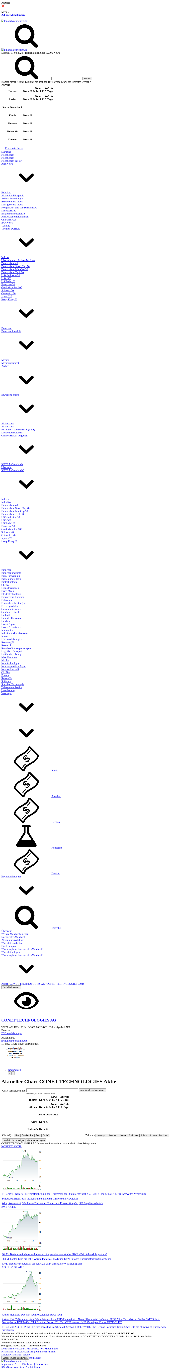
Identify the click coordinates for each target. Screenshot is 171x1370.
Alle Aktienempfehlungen (15, 216)
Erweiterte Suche (14, 148)
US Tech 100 (8, 281)
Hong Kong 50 (9, 299)
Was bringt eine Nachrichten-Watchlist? (22, 949)
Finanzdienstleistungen (13, 603)
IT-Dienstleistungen (11, 639)
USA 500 (6, 278)
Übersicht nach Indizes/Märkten (18, 260)
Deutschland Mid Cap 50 (14, 269)
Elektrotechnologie (11, 594)
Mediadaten (35, 1357)
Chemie (5, 585)
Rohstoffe (6, 678)
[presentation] (9, 1073)
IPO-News (7, 222)
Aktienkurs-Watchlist (12, 940)
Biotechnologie (9, 582)
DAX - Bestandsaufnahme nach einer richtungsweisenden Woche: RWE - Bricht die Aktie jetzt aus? (54, 1254)
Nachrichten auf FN (11, 160)
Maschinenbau (9, 657)
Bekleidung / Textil (11, 579)
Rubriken (6, 192)
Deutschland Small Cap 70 (15, 266)
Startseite (6, 151)
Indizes (5, 257)
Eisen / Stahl (8, 591)
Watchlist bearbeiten (12, 943)
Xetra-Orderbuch (27, 1348)
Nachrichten (7, 154)
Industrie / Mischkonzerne (15, 633)
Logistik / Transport (11, 651)
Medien (5, 360)
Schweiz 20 (7, 290)
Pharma (5, 675)
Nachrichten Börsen (11, 1351)
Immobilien (7, 630)
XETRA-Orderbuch (12, 464)
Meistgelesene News (12, 204)
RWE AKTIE (8, 1206)
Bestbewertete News (12, 201)
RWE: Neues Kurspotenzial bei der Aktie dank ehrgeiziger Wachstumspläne (42, 1263)
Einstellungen (8, 946)
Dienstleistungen (10, 588)
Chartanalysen (8, 219)
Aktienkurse (7, 423)
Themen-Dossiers (10, 228)
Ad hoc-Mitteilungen (13, 15)
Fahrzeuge (6, 600)
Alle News (7, 163)
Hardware (6, 621)
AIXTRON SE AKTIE (13, 1267)
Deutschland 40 (9, 263)
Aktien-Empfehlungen (34, 1351)
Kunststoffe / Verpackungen (16, 648)
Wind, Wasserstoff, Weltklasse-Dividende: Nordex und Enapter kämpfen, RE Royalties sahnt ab (52, 1203)
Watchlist (56, 928)
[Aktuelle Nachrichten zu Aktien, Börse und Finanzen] (14, 21)
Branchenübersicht (11, 331)
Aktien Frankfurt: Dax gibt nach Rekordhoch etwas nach (32, 1314)
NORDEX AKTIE (11, 1146)
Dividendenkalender (12, 432)
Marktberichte (8, 210)
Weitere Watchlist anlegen (15, 934)
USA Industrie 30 (10, 275)
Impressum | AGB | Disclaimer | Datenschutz (24, 1364)
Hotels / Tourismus (11, 627)
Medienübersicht (10, 363)
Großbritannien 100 (11, 287)
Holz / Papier (8, 624)
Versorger (6, 693)
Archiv (5, 366)
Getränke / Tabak (10, 612)
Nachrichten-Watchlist (13, 937)
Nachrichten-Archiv (19, 1354)
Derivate (55, 822)
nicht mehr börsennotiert (14, 1040)
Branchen (6, 328)
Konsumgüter (8, 642)
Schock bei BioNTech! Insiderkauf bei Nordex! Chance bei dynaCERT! (40, 1198)
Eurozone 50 (8, 284)
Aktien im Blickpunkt (12, 195)
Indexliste (6, 502)
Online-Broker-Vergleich (14, 435)
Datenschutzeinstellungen (15, 1358)
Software (6, 681)
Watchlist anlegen (10, 952)
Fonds (54, 770)
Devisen (55, 873)
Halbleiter (6, 615)
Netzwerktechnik (10, 669)
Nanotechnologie (10, 663)
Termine (5, 225)
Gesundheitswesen (11, 609)
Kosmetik (6, 645)
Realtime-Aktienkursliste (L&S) (18, 429)
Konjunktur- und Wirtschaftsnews (19, 207)
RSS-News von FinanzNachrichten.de (21, 1367)
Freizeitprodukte (10, 606)
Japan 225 (6, 296)
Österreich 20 (8, 293)
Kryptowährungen (11, 876)
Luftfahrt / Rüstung (11, 654)
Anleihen (56, 796)
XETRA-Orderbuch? (12, 470)
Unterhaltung (8, 690)
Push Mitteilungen (11, 987)
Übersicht (6, 467)
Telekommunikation (11, 687)
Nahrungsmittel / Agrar (13, 666)
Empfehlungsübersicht (13, 213)
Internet (5, 636)
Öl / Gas (5, 672)
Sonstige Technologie (12, 684)
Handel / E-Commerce (13, 618)
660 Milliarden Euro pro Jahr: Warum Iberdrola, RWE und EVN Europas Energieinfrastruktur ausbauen (56, 1259)
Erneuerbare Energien (12, 597)
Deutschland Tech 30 (12, 272)
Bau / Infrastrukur (10, 576)
